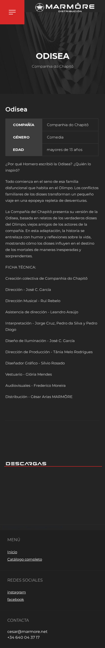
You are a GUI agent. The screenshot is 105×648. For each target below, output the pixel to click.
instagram (16, 592)
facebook (15, 599)
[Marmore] (65, 7)
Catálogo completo (24, 559)
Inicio (12, 552)
